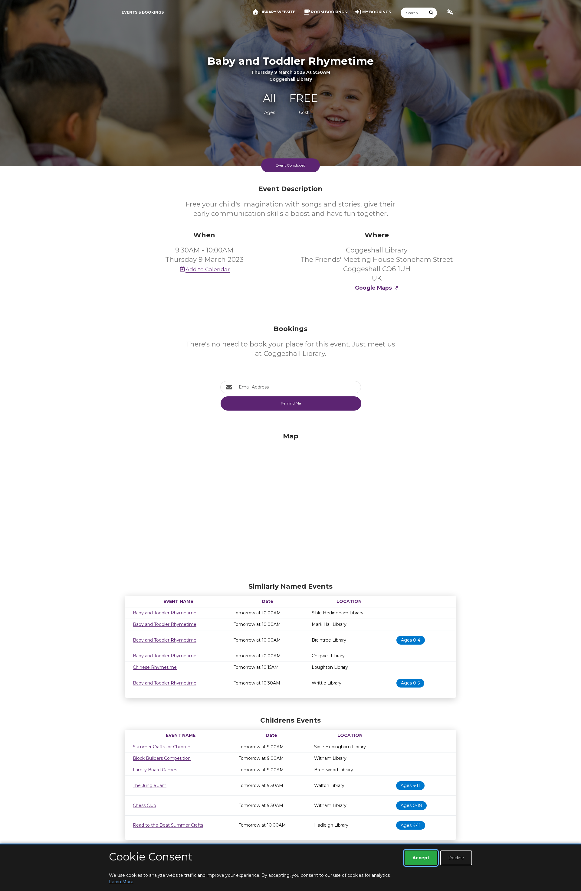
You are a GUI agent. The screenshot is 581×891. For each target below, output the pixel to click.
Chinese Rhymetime (155, 667)
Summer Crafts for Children (161, 747)
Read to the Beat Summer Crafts (168, 825)
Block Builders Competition (162, 758)
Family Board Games (155, 769)
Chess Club (144, 805)
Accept (420, 857)
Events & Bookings (143, 12)
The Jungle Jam (149, 785)
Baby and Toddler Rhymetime (164, 613)
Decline (456, 857)
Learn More (121, 881)
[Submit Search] (431, 13)
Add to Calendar (207, 269)
